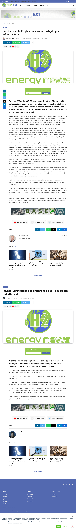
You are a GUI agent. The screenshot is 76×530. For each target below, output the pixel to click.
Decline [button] (65, 526)
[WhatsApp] (4, 94)
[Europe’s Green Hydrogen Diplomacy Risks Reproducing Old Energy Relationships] (58, 255)
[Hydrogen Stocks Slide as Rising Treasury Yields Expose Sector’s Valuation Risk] (38, 255)
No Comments (36, 38)
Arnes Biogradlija (10, 38)
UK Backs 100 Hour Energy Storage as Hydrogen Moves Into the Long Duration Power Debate (17, 264)
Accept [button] (58, 526)
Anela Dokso (9, 298)
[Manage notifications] (72, 527)
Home (8, 23)
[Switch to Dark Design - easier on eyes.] (71, 5)
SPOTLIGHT (28, 5)
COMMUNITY (43, 5)
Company (29, 491)
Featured (5, 287)
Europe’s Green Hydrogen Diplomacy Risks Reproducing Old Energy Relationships (25, 1)
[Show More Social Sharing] (32, 42)
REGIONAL (35, 5)
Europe (12, 23)
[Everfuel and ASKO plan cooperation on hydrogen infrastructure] (38, 67)
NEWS (21, 5)
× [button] (72, 516)
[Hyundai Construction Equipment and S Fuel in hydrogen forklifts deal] (38, 326)
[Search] (73, 5)
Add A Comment (38, 275)
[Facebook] (4, 107)
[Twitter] (4, 97)
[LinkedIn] (4, 91)
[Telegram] (4, 104)
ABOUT (48, 5)
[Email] (4, 101)
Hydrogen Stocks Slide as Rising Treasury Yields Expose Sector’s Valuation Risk (37, 264)
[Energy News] (9, 5)
